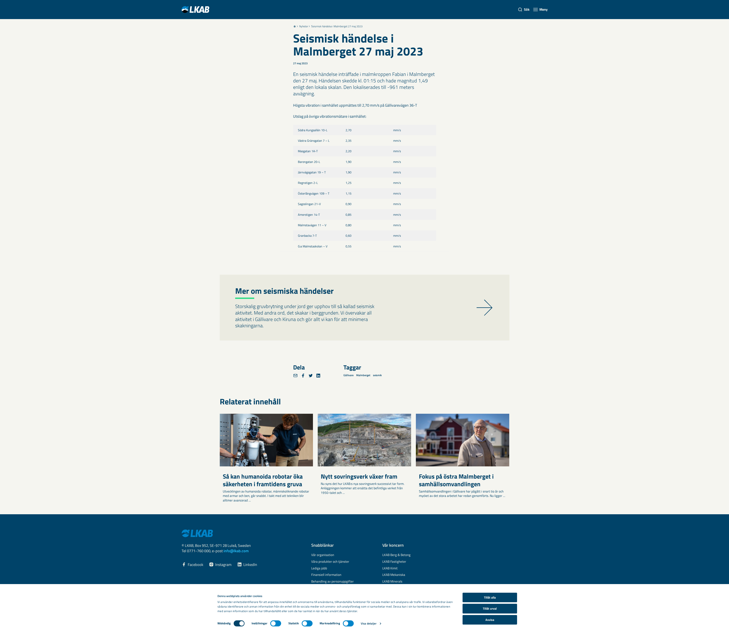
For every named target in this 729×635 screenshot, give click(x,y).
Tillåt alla (490, 597)
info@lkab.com (236, 551)
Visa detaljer (368, 623)
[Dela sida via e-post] (295, 375)
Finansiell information (326, 575)
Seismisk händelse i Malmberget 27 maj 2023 (336, 26)
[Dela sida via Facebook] (303, 375)
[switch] (275, 623)
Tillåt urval (490, 608)
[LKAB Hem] (195, 9)
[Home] (294, 26)
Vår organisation (322, 555)
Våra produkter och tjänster (330, 562)
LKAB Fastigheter (394, 562)
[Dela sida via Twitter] (310, 375)
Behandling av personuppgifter (332, 581)
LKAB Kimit (390, 568)
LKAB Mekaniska (393, 575)
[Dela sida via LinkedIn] (318, 375)
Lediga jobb (319, 568)
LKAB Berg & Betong (396, 555)
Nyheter (303, 26)
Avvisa (489, 619)
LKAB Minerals (392, 581)
